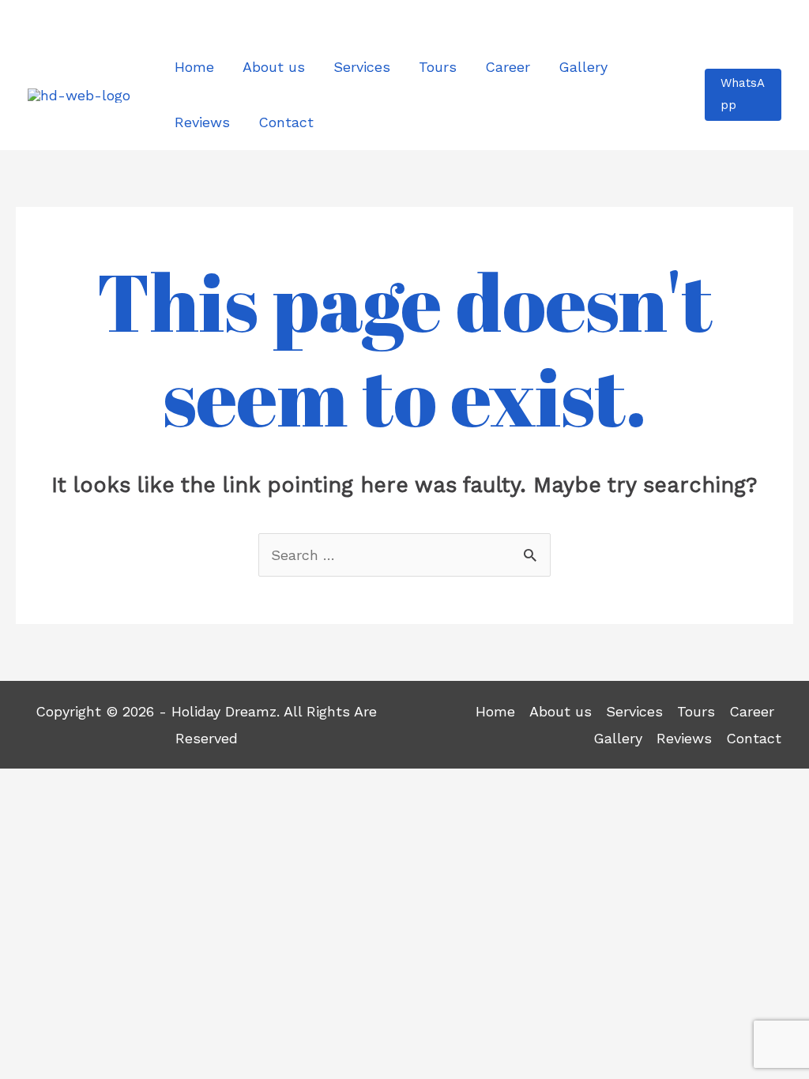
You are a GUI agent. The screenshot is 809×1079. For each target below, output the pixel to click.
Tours (696, 711)
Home (495, 711)
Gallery (617, 738)
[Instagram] (73, 21)
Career (751, 711)
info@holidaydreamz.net (711, 19)
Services (634, 711)
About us (560, 711)
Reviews (684, 738)
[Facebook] (39, 21)
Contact (753, 738)
